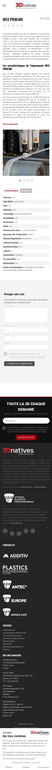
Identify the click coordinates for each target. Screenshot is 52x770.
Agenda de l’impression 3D (14, 638)
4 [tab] (32, 180)
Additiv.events (40, 487)
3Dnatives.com (26, 487)
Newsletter (7, 644)
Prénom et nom (10, 326)
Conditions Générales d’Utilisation (26, 728)
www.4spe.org (16, 523)
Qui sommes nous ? (26, 724)
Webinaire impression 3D (13, 647)
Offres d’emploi (9, 641)
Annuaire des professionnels (14, 633)
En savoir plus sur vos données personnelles (19, 759)
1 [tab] (20, 180)
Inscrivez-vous (26, 437)
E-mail (6, 334)
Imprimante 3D (9, 630)
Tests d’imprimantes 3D (12, 636)
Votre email (10, 421)
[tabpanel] (26, 153)
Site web (7, 343)
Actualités (26, 191)
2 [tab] (24, 180)
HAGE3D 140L (33, 39)
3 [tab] (28, 180)
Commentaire (9, 306)
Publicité (6, 649)
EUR (41, 18)
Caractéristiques (11, 191)
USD (47, 18)
